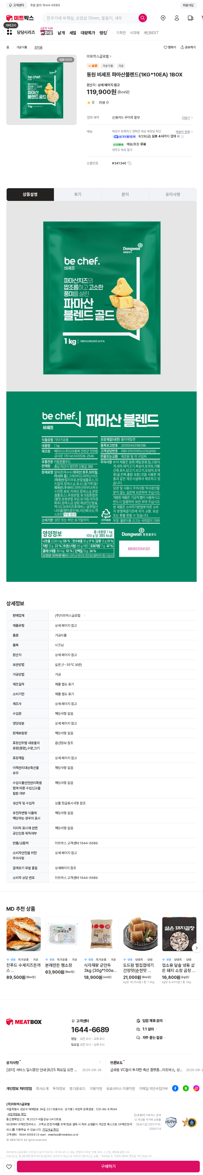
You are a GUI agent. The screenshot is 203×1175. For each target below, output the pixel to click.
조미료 (38, 47)
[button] (182, 136)
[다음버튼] (196, 948)
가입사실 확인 (50, 1129)
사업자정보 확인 (16, 1114)
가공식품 (21, 47)
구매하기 (108, 1166)
